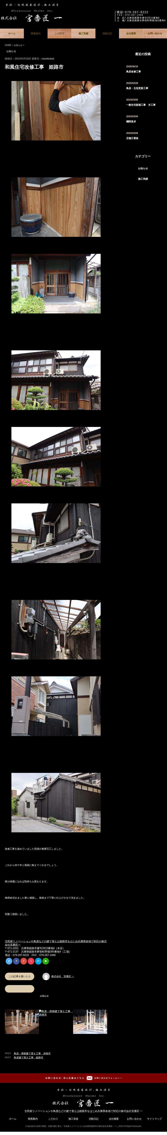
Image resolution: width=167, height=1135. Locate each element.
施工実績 (83, 33)
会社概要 (131, 33)
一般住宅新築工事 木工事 (141, 104)
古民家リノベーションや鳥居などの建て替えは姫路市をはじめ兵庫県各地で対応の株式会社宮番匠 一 (83, 1111)
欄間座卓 (131, 121)
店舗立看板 (132, 138)
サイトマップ (154, 1118)
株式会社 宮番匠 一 (62, 976)
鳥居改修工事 (133, 71)
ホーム (11, 33)
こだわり (59, 33)
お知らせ (44, 996)
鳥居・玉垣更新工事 (137, 88)
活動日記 (107, 33)
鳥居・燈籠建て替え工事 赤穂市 (32, 1053)
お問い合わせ (155, 33)
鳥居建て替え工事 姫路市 (28, 1057)
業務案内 (36, 33)
